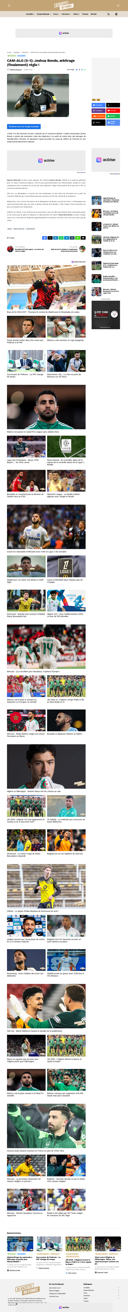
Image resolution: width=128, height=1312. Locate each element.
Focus (85, 1293)
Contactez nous (54, 1296)
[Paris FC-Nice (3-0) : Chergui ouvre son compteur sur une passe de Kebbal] (96, 252)
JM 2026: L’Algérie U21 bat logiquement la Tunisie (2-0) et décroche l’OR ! (111, 239)
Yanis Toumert (72, 1273)
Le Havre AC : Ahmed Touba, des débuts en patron (111, 226)
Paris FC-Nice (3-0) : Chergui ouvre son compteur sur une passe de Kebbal (110, 252)
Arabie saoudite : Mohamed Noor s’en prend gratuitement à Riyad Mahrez (111, 278)
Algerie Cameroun (19, 229)
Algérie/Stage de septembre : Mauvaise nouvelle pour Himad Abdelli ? (111, 200)
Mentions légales (54, 1290)
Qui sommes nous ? (55, 1288)
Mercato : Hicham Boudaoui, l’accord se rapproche (111, 291)
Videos (86, 1298)
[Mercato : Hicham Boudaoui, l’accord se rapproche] (96, 291)
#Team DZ (25, 52)
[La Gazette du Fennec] (27, 1289)
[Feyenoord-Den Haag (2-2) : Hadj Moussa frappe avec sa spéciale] (96, 265)
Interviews (87, 1295)
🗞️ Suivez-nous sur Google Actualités (24, 127)
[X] (113, 105)
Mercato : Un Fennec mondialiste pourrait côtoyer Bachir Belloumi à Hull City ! (110, 213)
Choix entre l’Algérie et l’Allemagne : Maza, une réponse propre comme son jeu (107, 1260)
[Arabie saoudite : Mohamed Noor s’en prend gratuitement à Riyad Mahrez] (96, 278)
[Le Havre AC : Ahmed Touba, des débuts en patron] (96, 226)
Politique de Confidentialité (57, 1293)
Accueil (9, 52)
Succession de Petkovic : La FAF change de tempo (48, 1258)
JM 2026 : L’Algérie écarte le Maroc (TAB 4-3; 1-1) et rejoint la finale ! (78, 1262)
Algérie (10, 229)
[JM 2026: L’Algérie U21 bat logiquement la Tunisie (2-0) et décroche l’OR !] (96, 239)
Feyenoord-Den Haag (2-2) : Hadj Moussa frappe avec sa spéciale (110, 265)
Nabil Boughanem (16, 69)
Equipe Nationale (89, 1290)
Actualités (17, 52)
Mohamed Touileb (15, 1270)
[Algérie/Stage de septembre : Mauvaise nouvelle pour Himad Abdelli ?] (96, 200)
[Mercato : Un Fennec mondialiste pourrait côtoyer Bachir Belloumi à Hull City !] (96, 213)
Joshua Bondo (30, 229)
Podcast (86, 1301)
